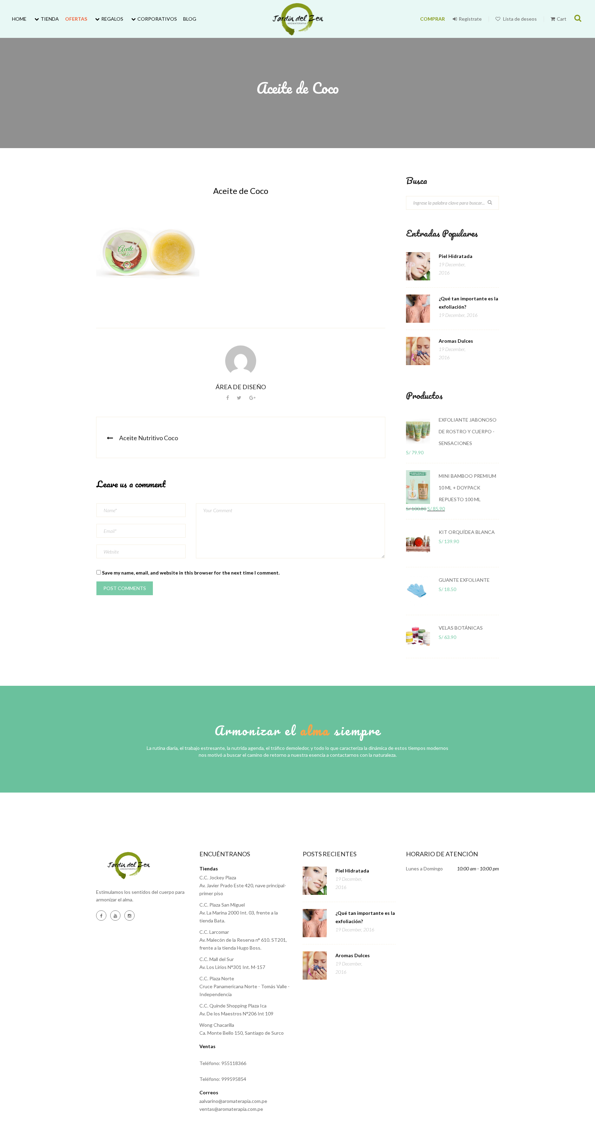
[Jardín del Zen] (297, 19)
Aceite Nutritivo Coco (148, 438)
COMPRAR (432, 19)
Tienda (50, 19)
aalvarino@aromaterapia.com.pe (233, 1101)
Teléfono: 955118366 (222, 1063)
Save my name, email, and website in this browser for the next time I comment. (191, 573)
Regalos (112, 19)
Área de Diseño (241, 387)
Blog (189, 19)
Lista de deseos (519, 19)
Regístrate (470, 19)
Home (19, 19)
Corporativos (157, 19)
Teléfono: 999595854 (222, 1079)
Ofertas (76, 19)
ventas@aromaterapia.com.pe (231, 1109)
